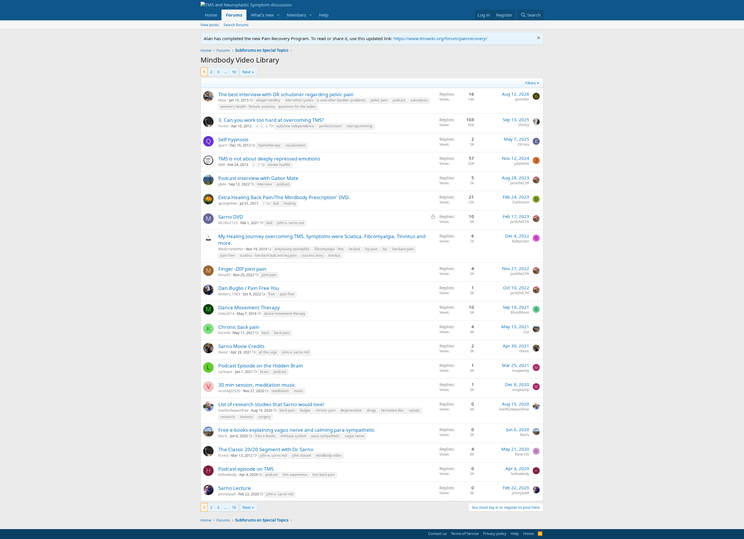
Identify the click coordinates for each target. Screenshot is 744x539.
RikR (221, 164)
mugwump (520, 370)
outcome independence (295, 126)
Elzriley (523, 144)
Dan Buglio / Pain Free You (248, 288)
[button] (278, 15)
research (227, 416)
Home (211, 15)
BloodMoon (520, 312)
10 (234, 71)
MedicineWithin (230, 249)
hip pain (371, 249)
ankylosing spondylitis (292, 249)
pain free (227, 255)
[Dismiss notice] (537, 38)
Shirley (523, 124)
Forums (234, 15)
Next (246, 71)
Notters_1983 (229, 294)
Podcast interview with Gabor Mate (258, 178)
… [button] (225, 71)
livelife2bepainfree (233, 410)
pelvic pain (379, 100)
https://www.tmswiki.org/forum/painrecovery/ (440, 38)
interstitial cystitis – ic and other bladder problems (325, 100)
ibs (384, 249)
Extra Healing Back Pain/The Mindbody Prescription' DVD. (284, 197)
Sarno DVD (230, 216)
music (298, 390)
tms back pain (323, 474)
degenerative (351, 410)
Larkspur (225, 371)
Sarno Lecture (234, 488)
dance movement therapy (284, 313)
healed (354, 249)
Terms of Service (465, 533)
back (265, 332)
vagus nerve (354, 435)
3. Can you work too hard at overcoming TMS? (271, 120)
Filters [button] (530, 82)
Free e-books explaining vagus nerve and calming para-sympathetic (296, 429)
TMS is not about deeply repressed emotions (269, 158)
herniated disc (392, 410)
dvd (276, 203)
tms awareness (295, 474)
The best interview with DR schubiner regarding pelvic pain (286, 94)
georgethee (227, 203)
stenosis (246, 416)
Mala (222, 100)
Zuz (526, 331)
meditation (280, 390)
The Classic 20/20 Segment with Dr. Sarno (265, 449)
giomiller (522, 99)
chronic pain (325, 410)
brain (264, 371)
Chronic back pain (239, 327)
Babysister (520, 241)
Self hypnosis (233, 139)
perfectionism (330, 126)
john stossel (301, 455)
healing (290, 203)
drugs (371, 410)
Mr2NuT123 (228, 222)
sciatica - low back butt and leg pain (268, 255)
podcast (399, 100)
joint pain (269, 274)
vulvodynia (419, 100)
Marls (223, 435)
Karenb (224, 332)
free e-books (265, 435)
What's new (262, 15)
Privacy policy (495, 533)
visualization (295, 145)
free (271, 294)
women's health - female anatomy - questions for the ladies (268, 106)
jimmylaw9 (227, 494)
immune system (293, 435)
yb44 (222, 184)
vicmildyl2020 (229, 390)
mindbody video (328, 455)
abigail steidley (268, 100)
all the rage (268, 352)
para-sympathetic (325, 435)
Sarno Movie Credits (241, 346)
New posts (210, 24)
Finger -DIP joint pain (242, 268)
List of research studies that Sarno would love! (271, 404)
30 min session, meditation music (256, 384)
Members (296, 15)
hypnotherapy (269, 145)
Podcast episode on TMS (245, 468)
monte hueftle (279, 164)
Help (323, 15)
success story (312, 255)
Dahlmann (520, 202)
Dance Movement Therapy (249, 307)
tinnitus (334, 255)
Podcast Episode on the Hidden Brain (260, 365)
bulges (305, 410)
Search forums (235, 24)
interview (264, 184)
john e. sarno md (290, 222)
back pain (281, 332)
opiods (414, 410)
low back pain (403, 249)
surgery (264, 416)
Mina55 (224, 274)
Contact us (437, 533)
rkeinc (223, 352)
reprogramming (359, 126)
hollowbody (227, 474)
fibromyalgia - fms (329, 249)
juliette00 (521, 163)
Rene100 (522, 454)
